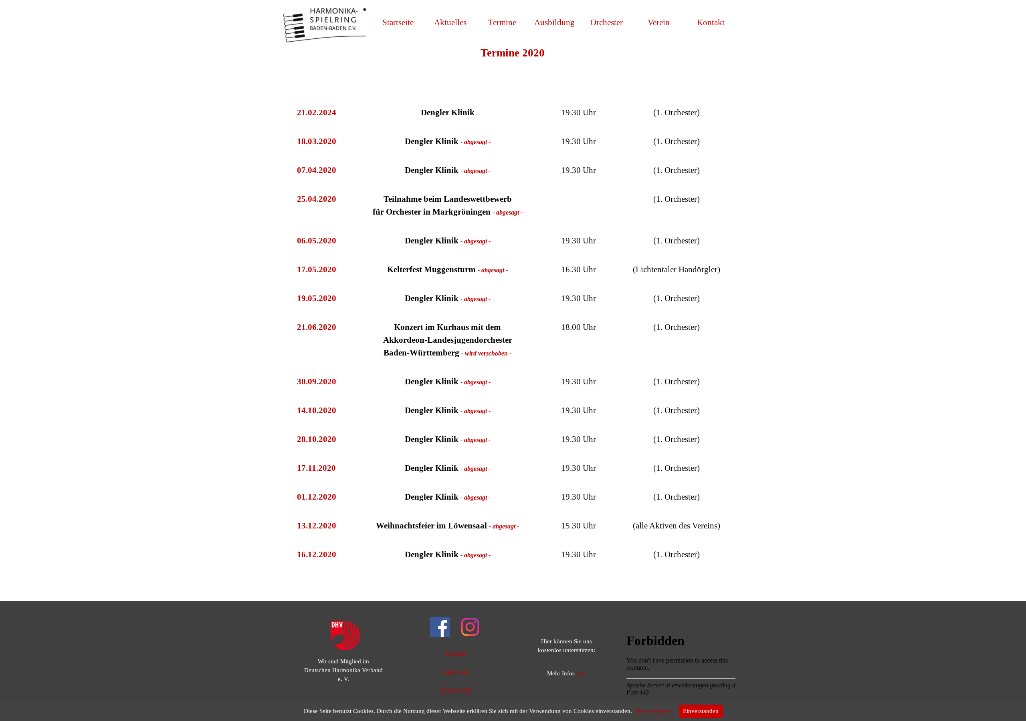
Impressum (456, 672)
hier (581, 673)
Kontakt (711, 22)
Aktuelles (450, 22)
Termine (502, 22)
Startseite (398, 22)
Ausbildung (554, 22)
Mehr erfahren (653, 711)
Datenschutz (455, 690)
